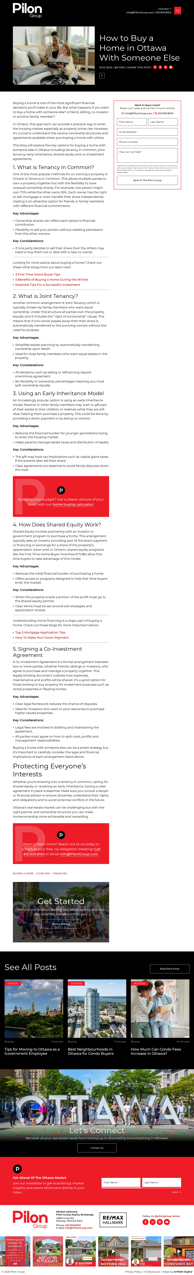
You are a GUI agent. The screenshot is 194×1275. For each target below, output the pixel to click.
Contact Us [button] (97, 1147)
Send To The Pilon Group (147, 180)
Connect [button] (163, 8)
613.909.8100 (165, 113)
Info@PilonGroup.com (79, 854)
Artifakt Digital (183, 1271)
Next (175, 1192)
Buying (120, 67)
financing (60, 873)
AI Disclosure (152, 1271)
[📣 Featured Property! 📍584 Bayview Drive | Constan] (179, 1251)
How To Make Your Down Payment (42, 637)
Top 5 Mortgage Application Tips (40, 632)
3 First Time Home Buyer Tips (37, 274)
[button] (177, 10)
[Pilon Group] (27, 10)
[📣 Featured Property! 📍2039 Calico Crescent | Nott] (113, 1251)
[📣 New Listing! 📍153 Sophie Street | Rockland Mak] (80, 1251)
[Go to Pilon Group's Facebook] (145, 1222)
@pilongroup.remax (167, 1216)
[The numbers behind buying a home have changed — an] (15, 1251)
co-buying (43, 873)
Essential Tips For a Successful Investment (47, 285)
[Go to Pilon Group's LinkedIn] (160, 1222)
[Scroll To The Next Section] (102, 75)
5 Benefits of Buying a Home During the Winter (51, 279)
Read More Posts (169, 968)
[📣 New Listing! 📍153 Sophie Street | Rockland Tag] (48, 1251)
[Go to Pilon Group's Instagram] (153, 1222)
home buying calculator (73, 504)
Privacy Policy (122, 172)
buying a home (23, 873)
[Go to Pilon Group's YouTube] (167, 1222)
